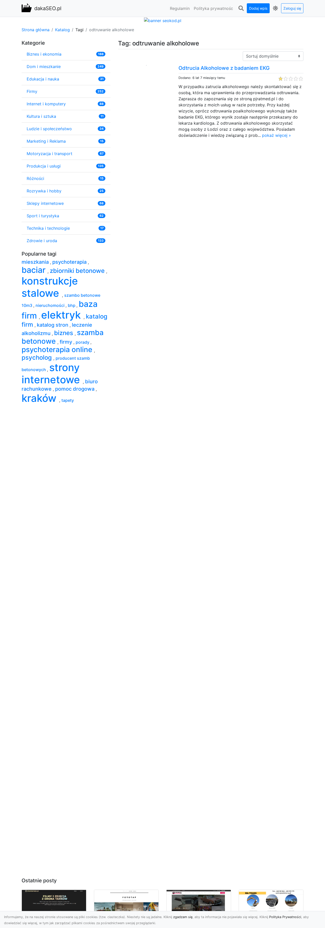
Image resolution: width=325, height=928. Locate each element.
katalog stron (53, 325)
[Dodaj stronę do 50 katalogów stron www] (162, 20)
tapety (67, 400)
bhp (72, 305)
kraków (40, 398)
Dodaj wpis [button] (258, 8)
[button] (241, 8)
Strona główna (36, 29)
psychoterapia (70, 262)
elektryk (62, 315)
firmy (66, 342)
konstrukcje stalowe (50, 287)
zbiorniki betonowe (78, 270)
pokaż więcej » (276, 135)
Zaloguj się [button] (292, 8)
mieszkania (36, 262)
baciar (34, 270)
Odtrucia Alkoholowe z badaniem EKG (224, 68)
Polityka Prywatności (285, 917)
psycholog (37, 357)
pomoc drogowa (75, 389)
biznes (64, 333)
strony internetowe (52, 373)
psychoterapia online (58, 349)
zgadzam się (182, 917)
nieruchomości (51, 305)
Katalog (62, 29)
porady (83, 342)
